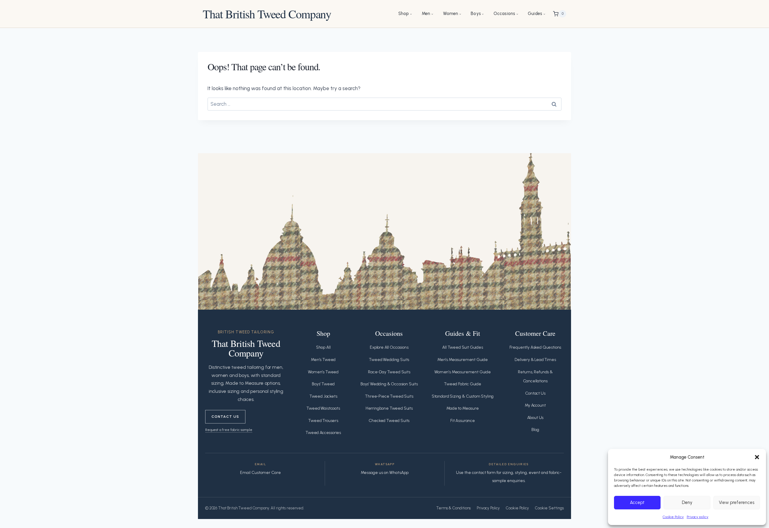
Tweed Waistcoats (323, 408)
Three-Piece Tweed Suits (389, 396)
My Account (535, 405)
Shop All (323, 347)
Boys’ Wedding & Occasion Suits (389, 384)
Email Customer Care (260, 472)
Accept (637, 502)
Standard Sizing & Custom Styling (463, 396)
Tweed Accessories (323, 432)
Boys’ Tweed (323, 384)
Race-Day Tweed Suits (389, 372)
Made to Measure (462, 408)
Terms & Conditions (453, 508)
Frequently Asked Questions (535, 347)
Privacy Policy (488, 508)
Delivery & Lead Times (535, 359)
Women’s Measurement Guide (462, 372)
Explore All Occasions (389, 347)
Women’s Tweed (323, 372)
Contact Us (225, 416)
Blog (535, 429)
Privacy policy (697, 517)
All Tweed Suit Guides (462, 347)
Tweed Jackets (323, 396)
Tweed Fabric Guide (462, 384)
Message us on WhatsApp (385, 472)
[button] (757, 457)
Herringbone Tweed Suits (389, 408)
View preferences (736, 502)
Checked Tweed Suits (389, 420)
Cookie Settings (549, 508)
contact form (484, 472)
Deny (687, 502)
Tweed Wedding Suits (389, 359)
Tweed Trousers (323, 420)
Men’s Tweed (323, 359)
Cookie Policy (673, 517)
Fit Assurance (462, 420)
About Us (535, 417)
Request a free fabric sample (228, 429)
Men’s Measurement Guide (462, 359)
